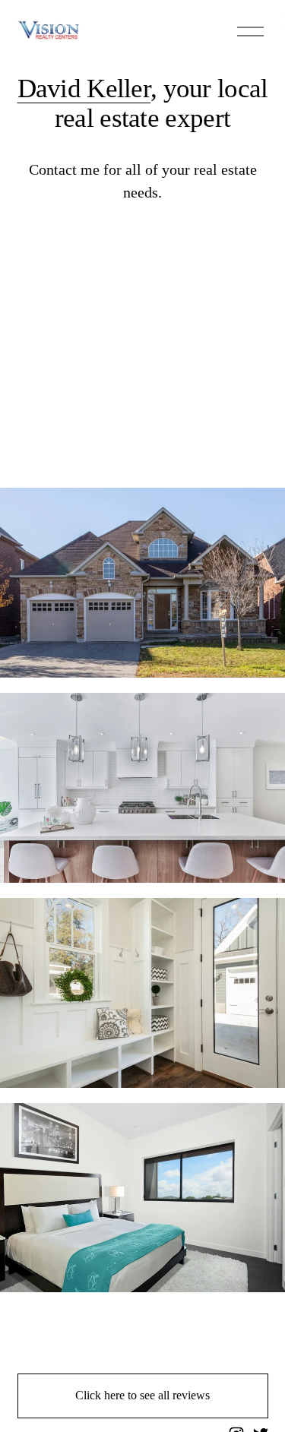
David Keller (84, 88)
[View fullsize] (142, 583)
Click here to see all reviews (142, 1395)
